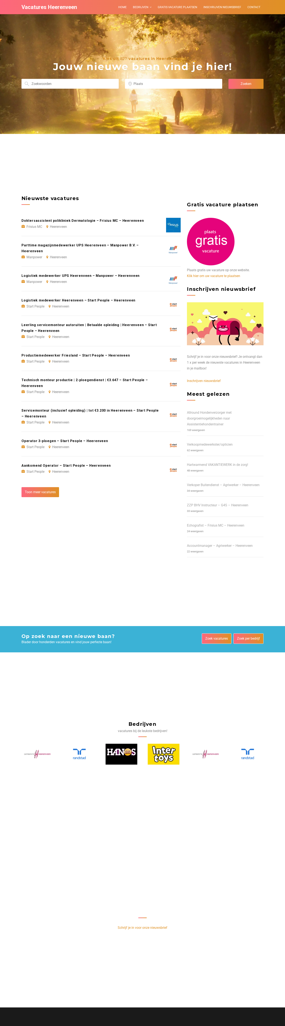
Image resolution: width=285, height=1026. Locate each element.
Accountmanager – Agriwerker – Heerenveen (220, 546)
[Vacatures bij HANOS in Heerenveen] (79, 754)
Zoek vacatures (216, 638)
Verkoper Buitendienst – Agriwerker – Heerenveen (223, 485)
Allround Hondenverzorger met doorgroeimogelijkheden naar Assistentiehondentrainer (209, 418)
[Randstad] (37, 754)
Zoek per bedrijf (248, 638)
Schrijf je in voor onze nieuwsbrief (142, 928)
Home (122, 7)
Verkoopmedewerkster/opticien (210, 444)
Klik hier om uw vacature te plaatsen (213, 276)
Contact (253, 7)
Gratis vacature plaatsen (177, 7)
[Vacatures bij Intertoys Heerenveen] (121, 754)
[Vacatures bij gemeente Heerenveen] (164, 754)
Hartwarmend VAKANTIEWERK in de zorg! (217, 465)
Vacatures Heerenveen (49, 7)
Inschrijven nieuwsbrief (222, 7)
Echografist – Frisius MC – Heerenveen (215, 525)
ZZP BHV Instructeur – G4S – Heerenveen (217, 505)
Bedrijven (140, 7)
